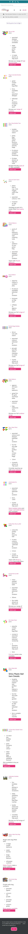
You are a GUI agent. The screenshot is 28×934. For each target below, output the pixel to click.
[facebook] (10, 1)
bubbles (11, 822)
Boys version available (10, 908)
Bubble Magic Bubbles (14, 326)
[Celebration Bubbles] (5, 778)
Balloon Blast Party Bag (14, 834)
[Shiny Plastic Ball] (5, 670)
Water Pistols (7, 865)
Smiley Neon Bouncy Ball (15, 524)
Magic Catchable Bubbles (15, 75)
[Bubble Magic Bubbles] (5, 328)
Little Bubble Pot (13, 482)
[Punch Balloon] (5, 276)
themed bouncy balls (15, 608)
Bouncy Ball (11, 31)
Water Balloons (12, 379)
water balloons (16, 470)
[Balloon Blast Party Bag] (5, 835)
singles (5, 764)
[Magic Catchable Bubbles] (5, 76)
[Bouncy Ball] (5, 33)
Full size (11, 654)
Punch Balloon (12, 274)
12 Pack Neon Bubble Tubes (15, 729)
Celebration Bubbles (13, 776)
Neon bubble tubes (15, 508)
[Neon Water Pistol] (5, 429)
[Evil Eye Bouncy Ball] (5, 575)
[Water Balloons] (5, 381)
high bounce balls (17, 61)
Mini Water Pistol (13, 620)
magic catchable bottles (16, 510)
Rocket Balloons (13, 223)
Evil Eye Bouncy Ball (13, 573)
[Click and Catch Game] (5, 181)
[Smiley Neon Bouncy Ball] (5, 525)
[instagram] (12, 1)
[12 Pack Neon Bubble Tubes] (5, 730)
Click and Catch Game (14, 179)
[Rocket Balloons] (5, 225)
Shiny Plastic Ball (13, 668)
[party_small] (5, 8)
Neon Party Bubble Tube (15, 123)
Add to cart (13, 65)
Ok (14, 929)
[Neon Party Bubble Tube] (5, 125)
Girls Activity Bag (13, 879)
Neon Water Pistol (13, 427)
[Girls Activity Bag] (5, 879)
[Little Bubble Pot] (5, 483)
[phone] (18, 1)
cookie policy (24, 922)
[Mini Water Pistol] (5, 622)
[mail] (15, 1)
